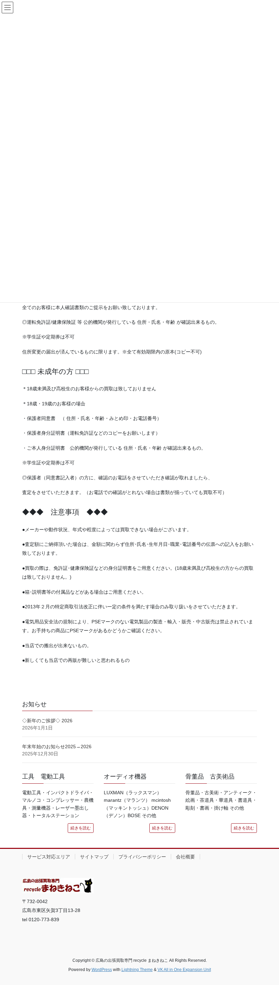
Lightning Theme (137, 969)
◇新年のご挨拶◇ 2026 (47, 720)
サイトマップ (94, 856)
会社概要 (185, 856)
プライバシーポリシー (142, 856)
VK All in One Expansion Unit (184, 969)
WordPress (102, 969)
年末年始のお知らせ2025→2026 (57, 746)
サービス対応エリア (48, 856)
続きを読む (80, 828)
